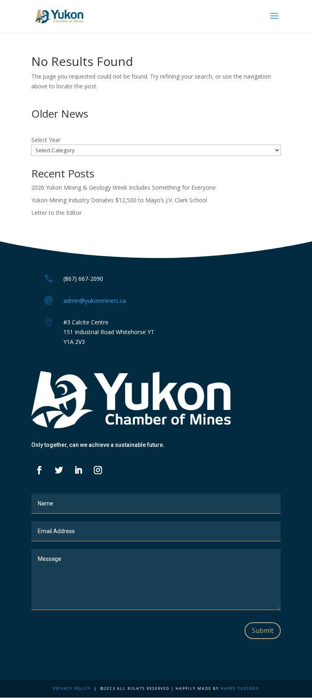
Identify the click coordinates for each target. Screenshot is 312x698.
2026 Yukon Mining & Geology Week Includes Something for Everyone (123, 187)
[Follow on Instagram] (98, 470)
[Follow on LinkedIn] (78, 470)
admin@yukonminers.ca (94, 300)
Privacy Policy (72, 688)
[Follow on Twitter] (59, 470)
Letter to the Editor (56, 213)
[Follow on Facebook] (39, 470)
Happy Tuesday (240, 688)
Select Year (46, 140)
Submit (262, 630)
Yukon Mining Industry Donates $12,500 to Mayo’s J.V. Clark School (119, 200)
